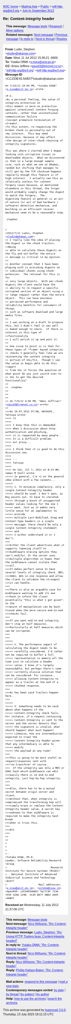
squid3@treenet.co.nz (46, 66)
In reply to (27, 39)
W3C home (10, 6)
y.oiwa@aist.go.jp (42, 62)
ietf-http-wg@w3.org (19, 70)
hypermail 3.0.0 (55, 1010)
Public (45, 6)
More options (14, 30)
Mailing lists (29, 6)
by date (59, 990)
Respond (55, 26)
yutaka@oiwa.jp (49, 888)
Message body (37, 26)
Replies (62, 39)
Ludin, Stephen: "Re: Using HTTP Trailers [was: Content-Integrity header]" (35, 936)
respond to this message (41, 981)
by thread (12, 994)
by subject (27, 994)
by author (43, 994)
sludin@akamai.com (20, 53)
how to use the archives (30, 998)
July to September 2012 (38, 10)
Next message (43, 34)
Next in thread (45, 39)
